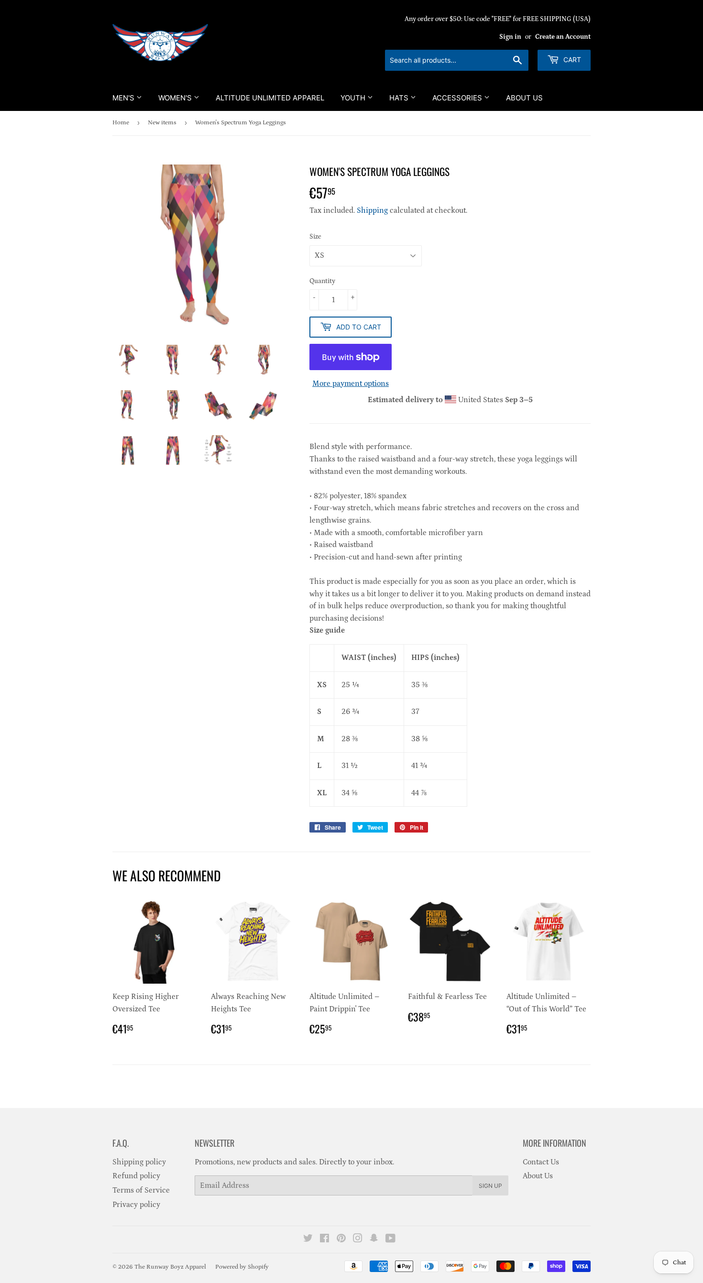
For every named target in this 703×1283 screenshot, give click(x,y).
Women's (176, 97)
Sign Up (490, 1185)
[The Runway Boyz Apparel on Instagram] (357, 1239)
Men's (124, 97)
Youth (354, 97)
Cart (571, 59)
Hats (399, 97)
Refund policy (136, 1176)
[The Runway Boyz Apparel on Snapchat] (374, 1239)
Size (315, 237)
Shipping (372, 210)
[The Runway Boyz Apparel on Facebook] (324, 1239)
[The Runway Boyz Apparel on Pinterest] (341, 1239)
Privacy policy (136, 1204)
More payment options (350, 383)
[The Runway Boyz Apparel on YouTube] (390, 1239)
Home (120, 122)
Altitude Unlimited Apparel (270, 97)
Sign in (510, 37)
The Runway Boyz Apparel (170, 1267)
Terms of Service (141, 1190)
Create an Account (563, 37)
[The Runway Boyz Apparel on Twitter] (308, 1239)
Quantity (322, 281)
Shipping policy (139, 1162)
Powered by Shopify (242, 1267)
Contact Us (541, 1162)
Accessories (458, 97)
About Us (524, 97)
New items (162, 122)
